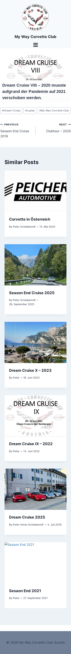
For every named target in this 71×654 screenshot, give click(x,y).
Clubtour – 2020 (58, 128)
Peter (16, 377)
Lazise (30, 110)
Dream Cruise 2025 (27, 517)
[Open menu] (35, 44)
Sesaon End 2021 (25, 591)
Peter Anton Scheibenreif (28, 524)
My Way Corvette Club (54, 110)
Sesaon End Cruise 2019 (14, 130)
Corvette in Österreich (29, 219)
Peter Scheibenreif (24, 226)
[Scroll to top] (65, 650)
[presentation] (35, 191)
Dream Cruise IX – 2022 (31, 444)
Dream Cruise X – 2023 (30, 370)
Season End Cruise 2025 (32, 293)
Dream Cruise (11, 110)
